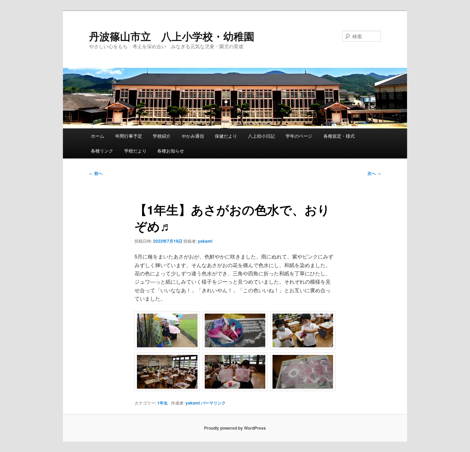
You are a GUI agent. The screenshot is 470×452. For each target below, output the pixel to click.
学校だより (135, 150)
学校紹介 (162, 136)
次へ (374, 173)
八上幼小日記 (261, 136)
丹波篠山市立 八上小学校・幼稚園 (171, 36)
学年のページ (299, 136)
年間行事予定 (128, 136)
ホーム (97, 136)
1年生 (162, 403)
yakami (205, 241)
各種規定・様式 (339, 136)
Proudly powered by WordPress (235, 428)
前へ (96, 173)
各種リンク (102, 150)
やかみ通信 (193, 136)
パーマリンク (213, 403)
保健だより (226, 136)
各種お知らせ (170, 150)
